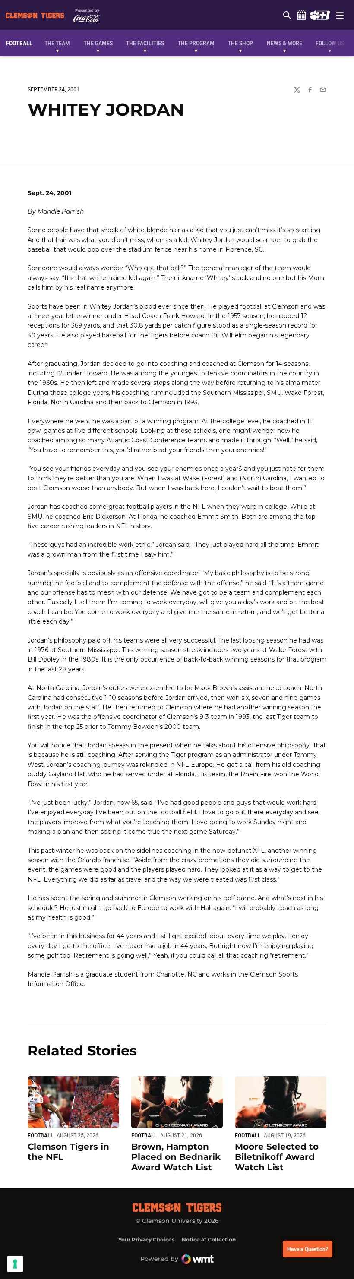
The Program (196, 43)
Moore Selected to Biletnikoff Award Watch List (277, 1156)
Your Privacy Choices (146, 1239)
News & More (284, 43)
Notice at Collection (209, 1239)
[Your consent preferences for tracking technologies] (15, 1264)
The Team (57, 43)
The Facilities (145, 43)
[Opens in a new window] (319, 15)
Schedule (301, 15)
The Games (98, 43)
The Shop (240, 43)
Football (41, 1135)
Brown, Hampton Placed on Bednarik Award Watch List (176, 1156)
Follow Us (330, 43)
